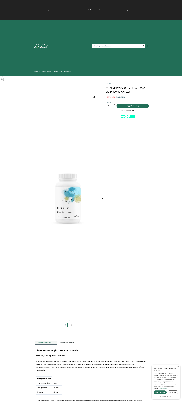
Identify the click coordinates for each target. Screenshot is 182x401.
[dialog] (166, 382)
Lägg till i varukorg (132, 106)
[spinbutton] (111, 106)
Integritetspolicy (162, 388)
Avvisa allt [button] (173, 392)
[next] (102, 198)
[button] (114, 105)
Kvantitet (109, 102)
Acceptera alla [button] (160, 392)
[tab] (46, 343)
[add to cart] (147, 46)
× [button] (178, 367)
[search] (143, 46)
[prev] (34, 198)
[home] (41, 46)
